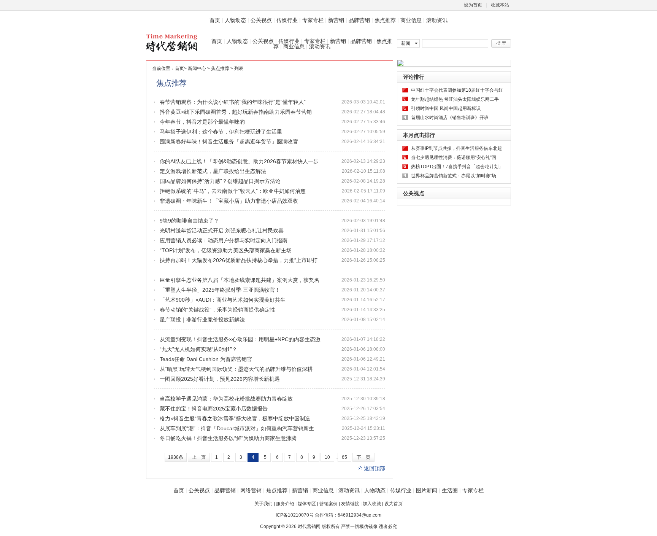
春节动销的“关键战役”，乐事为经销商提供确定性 (217, 310)
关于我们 (263, 503)
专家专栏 (313, 20)
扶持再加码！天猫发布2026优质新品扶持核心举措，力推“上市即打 (238, 260)
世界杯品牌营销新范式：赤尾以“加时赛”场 (453, 175)
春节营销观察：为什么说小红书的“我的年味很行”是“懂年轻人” (233, 102)
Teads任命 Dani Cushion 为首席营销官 (206, 359)
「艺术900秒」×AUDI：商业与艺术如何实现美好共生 (223, 300)
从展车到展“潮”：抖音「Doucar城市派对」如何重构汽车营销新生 (237, 428)
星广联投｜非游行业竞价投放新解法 (202, 320)
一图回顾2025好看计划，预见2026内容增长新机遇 (220, 379)
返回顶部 (374, 468)
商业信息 (411, 20)
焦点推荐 (385, 20)
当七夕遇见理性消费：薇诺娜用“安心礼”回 (453, 157)
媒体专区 (307, 503)
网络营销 (251, 490)
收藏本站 (500, 5)
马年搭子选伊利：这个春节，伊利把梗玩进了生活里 (221, 132)
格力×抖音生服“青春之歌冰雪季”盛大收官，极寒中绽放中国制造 (235, 418)
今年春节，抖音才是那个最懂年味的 (202, 122)
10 (327, 457)
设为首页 (473, 5)
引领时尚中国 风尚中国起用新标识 (446, 108)
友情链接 (350, 503)
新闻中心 (197, 68)
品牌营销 (359, 20)
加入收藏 (372, 503)
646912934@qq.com (359, 515)
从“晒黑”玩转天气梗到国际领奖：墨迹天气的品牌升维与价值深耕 (236, 369)
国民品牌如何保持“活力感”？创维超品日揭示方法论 (220, 181)
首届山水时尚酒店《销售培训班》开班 (450, 117)
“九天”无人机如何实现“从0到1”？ (198, 349)
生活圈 (450, 490)
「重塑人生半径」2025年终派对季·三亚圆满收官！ (220, 290)
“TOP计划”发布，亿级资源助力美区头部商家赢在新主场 (226, 250)
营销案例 (328, 503)
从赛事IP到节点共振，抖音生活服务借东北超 (456, 148)
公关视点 (261, 20)
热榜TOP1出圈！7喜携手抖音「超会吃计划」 (457, 166)
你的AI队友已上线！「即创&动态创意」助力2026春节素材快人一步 (239, 161)
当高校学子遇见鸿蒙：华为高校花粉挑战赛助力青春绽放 (226, 399)
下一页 (363, 457)
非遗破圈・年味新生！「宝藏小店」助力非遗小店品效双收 (229, 201)
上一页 (199, 457)
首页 (214, 20)
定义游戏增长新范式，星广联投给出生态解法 (213, 171)
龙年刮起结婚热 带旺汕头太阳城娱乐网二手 (455, 99)
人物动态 (235, 20)
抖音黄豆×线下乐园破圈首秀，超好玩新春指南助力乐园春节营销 (236, 112)
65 (344, 457)
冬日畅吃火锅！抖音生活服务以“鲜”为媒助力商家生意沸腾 (228, 438)
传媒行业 (287, 20)
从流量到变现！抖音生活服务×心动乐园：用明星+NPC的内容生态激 (240, 339)
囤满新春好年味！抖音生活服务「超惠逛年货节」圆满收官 (229, 141)
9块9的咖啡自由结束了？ (189, 221)
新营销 (336, 20)
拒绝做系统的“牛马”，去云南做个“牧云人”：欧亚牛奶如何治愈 (233, 191)
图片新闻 (426, 490)
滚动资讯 (437, 20)
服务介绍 (285, 503)
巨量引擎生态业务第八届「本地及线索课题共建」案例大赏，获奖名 (239, 280)
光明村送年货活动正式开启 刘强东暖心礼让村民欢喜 (222, 230)
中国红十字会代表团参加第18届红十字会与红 (457, 90)
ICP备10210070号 (295, 515)
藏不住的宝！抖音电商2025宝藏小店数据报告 (214, 409)
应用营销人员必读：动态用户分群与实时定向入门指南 (223, 240)
